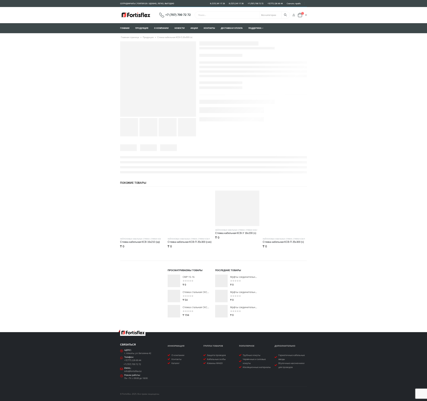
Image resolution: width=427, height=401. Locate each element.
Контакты (209, 28)
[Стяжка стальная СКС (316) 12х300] (174, 311)
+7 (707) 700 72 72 (256, 3)
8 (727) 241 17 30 (236, 3)
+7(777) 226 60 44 (275, 3)
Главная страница (130, 37)
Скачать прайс (294, 3)
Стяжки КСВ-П (204, 239)
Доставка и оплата (232, 28)
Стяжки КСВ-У (251, 230)
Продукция (141, 28)
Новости (179, 28)
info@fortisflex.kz (133, 371)
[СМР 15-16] (174, 281)
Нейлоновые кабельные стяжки (135, 239)
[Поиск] (285, 15)
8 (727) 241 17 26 (217, 3)
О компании (161, 28)
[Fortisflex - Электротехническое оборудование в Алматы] (135, 15)
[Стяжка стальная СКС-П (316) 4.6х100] (174, 296)
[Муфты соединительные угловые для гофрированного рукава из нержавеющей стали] (221, 296)
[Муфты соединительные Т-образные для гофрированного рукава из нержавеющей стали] (221, 281)
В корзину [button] (159, 196)
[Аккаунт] (293, 15)
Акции (194, 28)
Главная (124, 28)
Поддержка (254, 28)
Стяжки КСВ (155, 239)
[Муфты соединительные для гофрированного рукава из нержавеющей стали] (221, 311)
